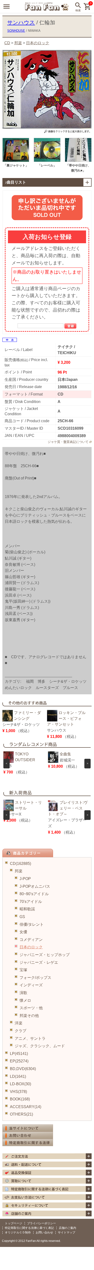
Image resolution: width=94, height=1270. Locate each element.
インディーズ (31, 985)
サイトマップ (66, 1232)
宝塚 (23, 970)
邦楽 (18, 871)
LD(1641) (18, 1076)
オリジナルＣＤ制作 (18, 1232)
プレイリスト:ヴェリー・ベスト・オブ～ (67, 808)
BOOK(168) (20, 1099)
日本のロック (31, 947)
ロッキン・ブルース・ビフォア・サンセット (66, 718)
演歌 (23, 993)
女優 (23, 932)
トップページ (13, 1223)
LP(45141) (19, 1054)
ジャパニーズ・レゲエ (39, 962)
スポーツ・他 (31, 1008)
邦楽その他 (29, 1016)
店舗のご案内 (67, 1228)
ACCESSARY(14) (25, 1107)
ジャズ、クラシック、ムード (40, 1046)
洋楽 (18, 1023)
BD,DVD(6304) (23, 1069)
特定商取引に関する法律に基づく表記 (29, 1228)
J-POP (25, 879)
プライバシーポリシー (41, 1223)
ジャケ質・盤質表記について (68, 442)
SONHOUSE (16, 30)
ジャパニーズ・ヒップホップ (45, 955)
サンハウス (21, 22)
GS (22, 917)
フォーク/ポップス (35, 978)
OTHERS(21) (21, 1114)
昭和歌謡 (27, 909)
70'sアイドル (31, 902)
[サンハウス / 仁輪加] (15, 161)
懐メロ (25, 1000)
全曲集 (65, 754)
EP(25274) (19, 1061)
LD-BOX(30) (20, 1084)
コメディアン (31, 940)
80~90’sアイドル (34, 894)
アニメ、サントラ (30, 1038)
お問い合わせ (44, 1232)
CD (7, 43)
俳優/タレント (32, 924)
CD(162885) (20, 864)
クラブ (20, 1031)
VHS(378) (18, 1092)
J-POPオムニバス (35, 886)
